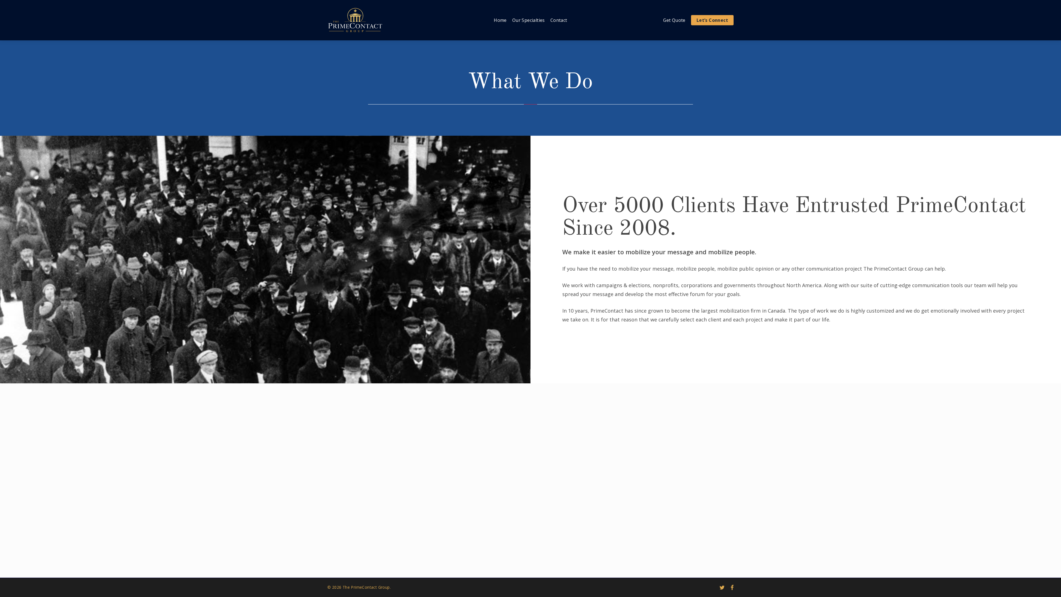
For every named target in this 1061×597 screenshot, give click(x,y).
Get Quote (674, 20)
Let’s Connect (712, 20)
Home (500, 20)
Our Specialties (528, 20)
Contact (558, 20)
